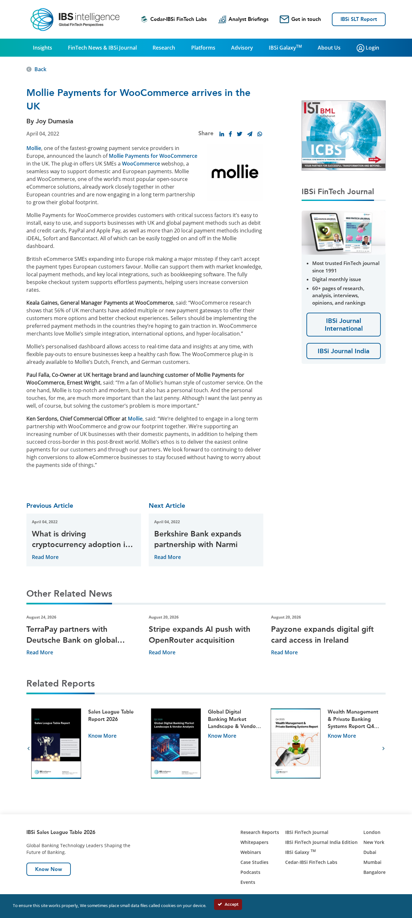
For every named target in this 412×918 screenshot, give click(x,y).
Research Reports (259, 832)
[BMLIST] (343, 134)
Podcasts (250, 872)
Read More (45, 557)
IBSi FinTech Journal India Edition (321, 842)
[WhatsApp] (259, 134)
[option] (86, 748)
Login (371, 47)
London (371, 832)
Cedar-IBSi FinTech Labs (178, 19)
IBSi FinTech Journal (306, 832)
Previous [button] (28, 748)
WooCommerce (141, 163)
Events (247, 882)
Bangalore (374, 872)
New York (373, 842)
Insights (42, 47)
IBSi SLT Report (359, 19)
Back (40, 69)
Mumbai (372, 862)
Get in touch (306, 19)
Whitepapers (254, 842)
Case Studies (254, 862)
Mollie (33, 148)
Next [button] (383, 748)
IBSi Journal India (344, 351)
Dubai (369, 852)
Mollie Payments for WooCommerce (153, 155)
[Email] (250, 134)
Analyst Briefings (248, 19)
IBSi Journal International (344, 324)
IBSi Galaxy (285, 47)
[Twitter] (239, 134)
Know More (102, 735)
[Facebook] (230, 134)
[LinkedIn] (221, 134)
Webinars (250, 852)
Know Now (48, 869)
